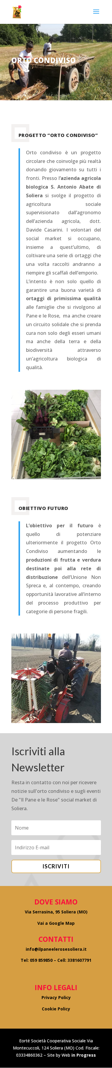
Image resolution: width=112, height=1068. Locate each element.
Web (66, 1055)
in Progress (83, 1055)
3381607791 (79, 960)
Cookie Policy (56, 1009)
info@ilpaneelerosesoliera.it (56, 949)
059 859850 (41, 960)
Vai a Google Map (56, 923)
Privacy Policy (56, 997)
